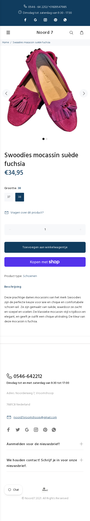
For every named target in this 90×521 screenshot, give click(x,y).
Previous (6, 93)
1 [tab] (43, 139)
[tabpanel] (45, 91)
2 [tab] (46, 139)
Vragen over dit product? (27, 212)
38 (19, 197)
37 (8, 197)
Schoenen (30, 276)
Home (5, 42)
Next (84, 93)
